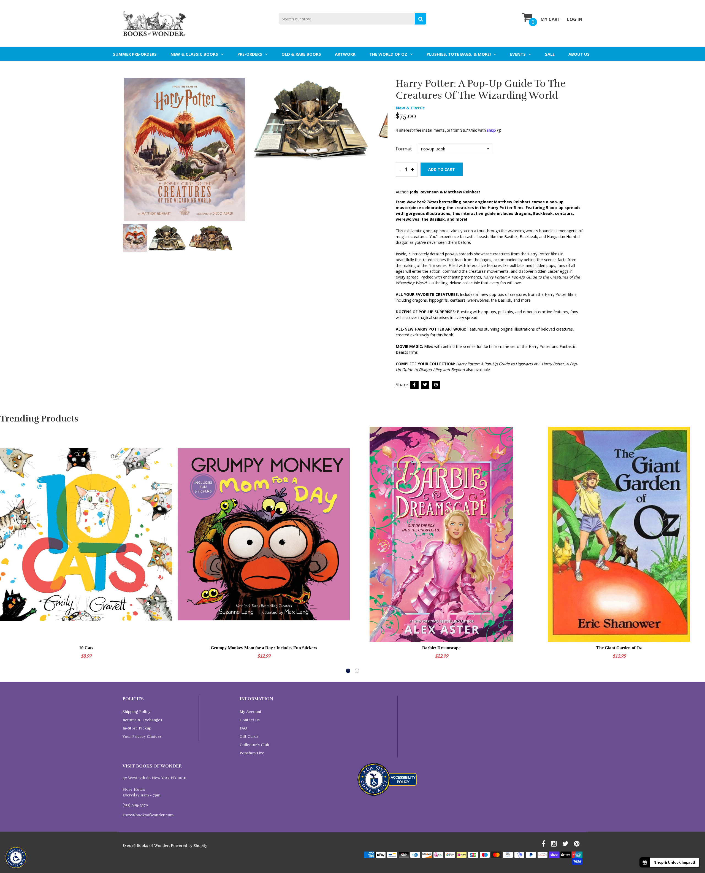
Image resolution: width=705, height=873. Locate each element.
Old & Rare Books (301, 54)
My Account (250, 711)
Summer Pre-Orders (135, 54)
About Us (579, 54)
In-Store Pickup (137, 728)
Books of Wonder (153, 845)
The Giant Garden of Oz (619, 647)
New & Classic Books (194, 54)
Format (404, 148)
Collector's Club (254, 744)
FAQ (243, 728)
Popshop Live (252, 753)
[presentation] (128, 153)
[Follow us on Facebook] (414, 385)
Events (518, 54)
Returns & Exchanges (142, 720)
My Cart (550, 19)
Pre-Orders (249, 54)
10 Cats (86, 647)
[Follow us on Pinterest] (436, 385)
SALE (550, 54)
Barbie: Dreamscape (441, 647)
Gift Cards (249, 736)
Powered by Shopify (189, 845)
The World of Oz (388, 54)
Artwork (345, 54)
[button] (348, 671)
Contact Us (250, 720)
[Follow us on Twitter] (425, 385)
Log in (574, 19)
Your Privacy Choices (142, 736)
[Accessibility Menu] (16, 857)
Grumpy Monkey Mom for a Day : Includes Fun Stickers (264, 647)
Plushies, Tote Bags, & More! (459, 54)
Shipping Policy (136, 711)
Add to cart (441, 169)
